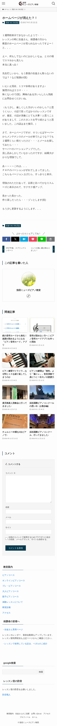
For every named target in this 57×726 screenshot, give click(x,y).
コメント (10, 473)
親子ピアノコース (10, 596)
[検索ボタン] (53, 3)
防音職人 (6, 694)
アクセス (6, 613)
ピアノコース (8, 575)
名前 (7, 507)
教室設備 (6, 607)
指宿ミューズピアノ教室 (29, 290)
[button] (6, 239)
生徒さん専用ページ (13, 629)
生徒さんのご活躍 (22, 714)
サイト (8, 528)
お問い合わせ (36, 714)
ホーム (34, 717)
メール (8, 517)
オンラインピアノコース (13, 580)
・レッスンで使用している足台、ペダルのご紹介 (24, 643)
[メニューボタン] (3, 3)
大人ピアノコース (10, 591)
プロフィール (25, 717)
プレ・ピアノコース (11, 586)
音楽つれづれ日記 (12, 22)
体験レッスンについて (12, 602)
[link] (28, 296)
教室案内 (10, 714)
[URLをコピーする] (50, 239)
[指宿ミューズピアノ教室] (28, 3)
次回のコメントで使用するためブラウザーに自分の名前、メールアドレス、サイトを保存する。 (29, 538)
